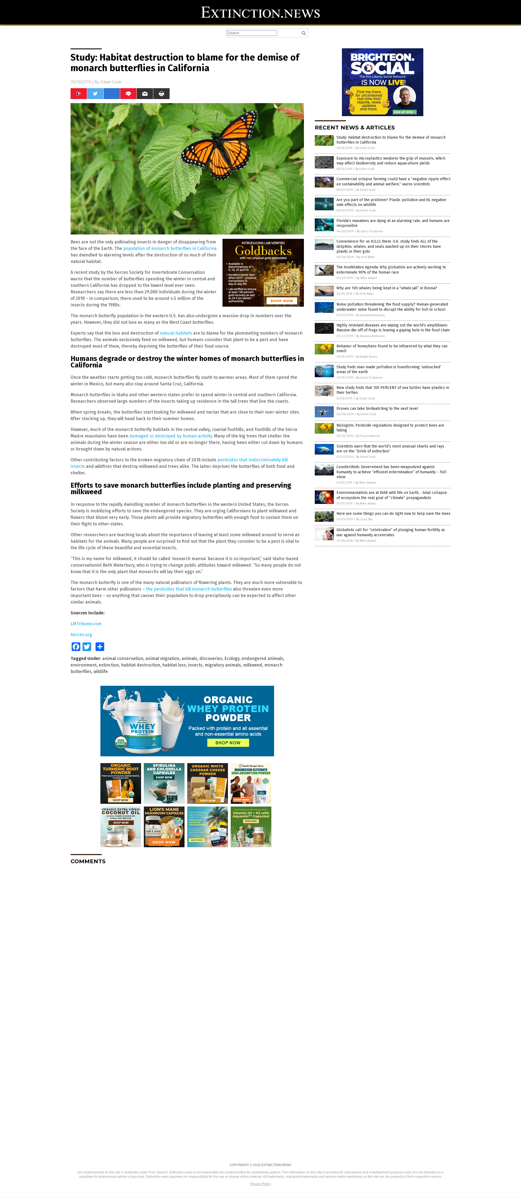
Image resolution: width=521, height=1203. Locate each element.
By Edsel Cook (365, 148)
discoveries (210, 658)
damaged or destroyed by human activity (170, 436)
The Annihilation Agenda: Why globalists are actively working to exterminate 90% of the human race (391, 269)
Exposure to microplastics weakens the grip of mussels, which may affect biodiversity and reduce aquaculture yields (390, 161)
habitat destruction (140, 665)
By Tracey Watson (368, 436)
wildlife (101, 671)
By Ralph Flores (366, 356)
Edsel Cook (111, 82)
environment (84, 665)
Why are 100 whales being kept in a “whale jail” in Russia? (386, 288)
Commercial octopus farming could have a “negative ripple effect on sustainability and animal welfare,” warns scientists (393, 181)
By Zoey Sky (364, 519)
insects (195, 665)
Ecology (231, 658)
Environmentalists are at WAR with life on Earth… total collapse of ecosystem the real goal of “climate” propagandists (391, 495)
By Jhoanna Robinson (370, 315)
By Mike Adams (367, 278)
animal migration (162, 658)
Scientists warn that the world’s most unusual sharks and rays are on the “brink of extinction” (390, 448)
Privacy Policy (260, 1184)
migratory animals (223, 665)
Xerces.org (81, 634)
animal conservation (122, 658)
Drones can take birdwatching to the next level (377, 408)
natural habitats (176, 333)
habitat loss (174, 665)
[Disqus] (187, 937)
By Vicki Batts (366, 257)
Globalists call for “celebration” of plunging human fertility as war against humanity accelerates (390, 532)
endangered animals (262, 658)
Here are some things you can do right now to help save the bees (393, 513)
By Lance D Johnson (370, 231)
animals (189, 658)
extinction (109, 665)
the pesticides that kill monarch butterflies (189, 589)
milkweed (252, 665)
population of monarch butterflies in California (170, 248)
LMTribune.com (86, 623)
